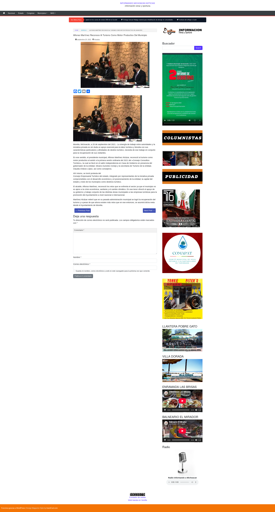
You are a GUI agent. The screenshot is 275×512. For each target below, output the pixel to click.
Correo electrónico (81, 264)
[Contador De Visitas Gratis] (137, 494)
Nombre (77, 257)
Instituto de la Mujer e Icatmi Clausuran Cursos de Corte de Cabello (170, 20)
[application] (182, 400)
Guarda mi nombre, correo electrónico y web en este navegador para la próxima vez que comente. (113, 271)
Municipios (42, 13)
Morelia (83, 30)
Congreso (30, 13)
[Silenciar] (196, 410)
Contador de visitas (137, 497)
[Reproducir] (165, 410)
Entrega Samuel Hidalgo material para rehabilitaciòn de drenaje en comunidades (118, 20)
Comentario (79, 230)
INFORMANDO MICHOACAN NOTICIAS (137, 3)
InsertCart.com (52, 508)
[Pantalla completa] (200, 410)
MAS (52, 13)
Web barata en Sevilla (137, 500)
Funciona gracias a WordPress (13, 508)
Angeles (97, 39)
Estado (21, 13)
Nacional (11, 13)
